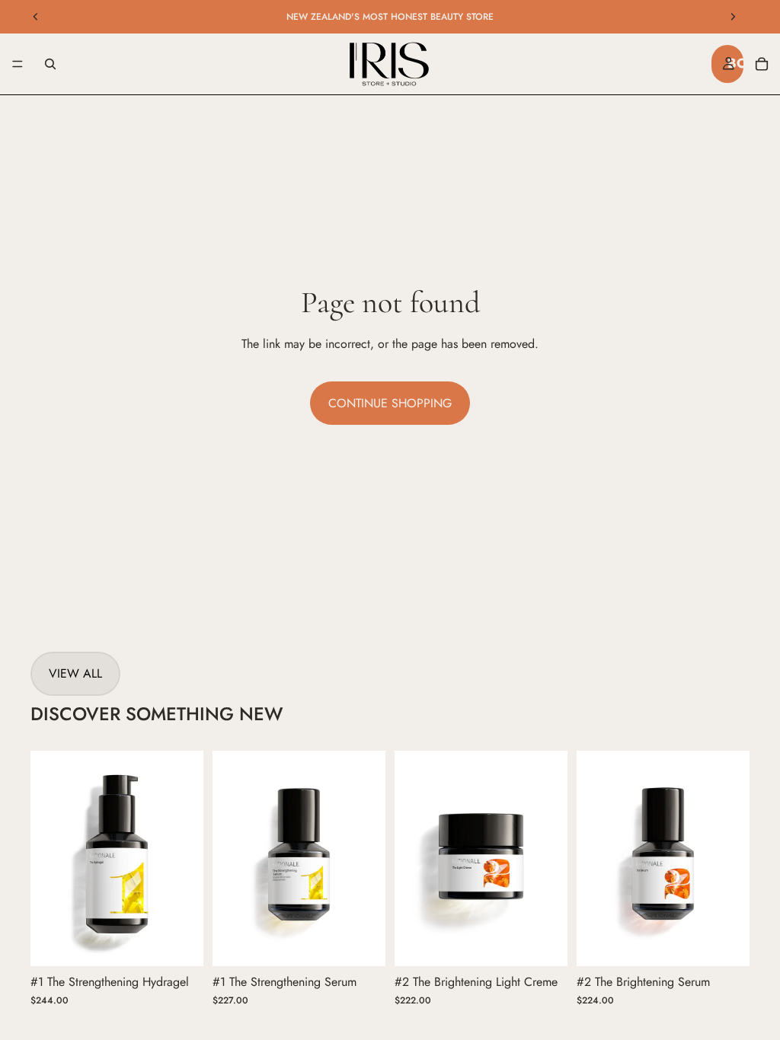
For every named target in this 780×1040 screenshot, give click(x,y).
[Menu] (17, 63)
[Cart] (761, 64)
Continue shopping (390, 403)
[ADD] (179, 943)
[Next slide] (733, 16)
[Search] (50, 64)
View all (75, 673)
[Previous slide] (36, 16)
